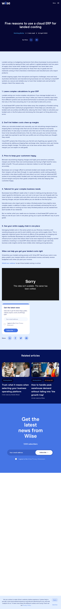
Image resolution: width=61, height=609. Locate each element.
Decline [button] (54, 605)
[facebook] (15, 338)
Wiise (26, 40)
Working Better (19, 33)
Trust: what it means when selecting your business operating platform (15, 388)
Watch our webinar (8, 263)
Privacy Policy (27, 605)
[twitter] (21, 338)
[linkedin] (10, 338)
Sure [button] (54, 600)
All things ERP (49, 380)
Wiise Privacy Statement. (36, 459)
